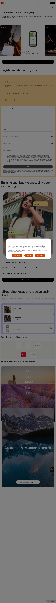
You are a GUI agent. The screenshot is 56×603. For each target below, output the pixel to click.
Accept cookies (40, 255)
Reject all (29, 255)
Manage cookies (17, 255)
